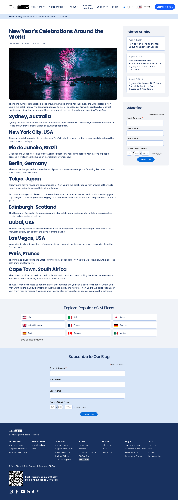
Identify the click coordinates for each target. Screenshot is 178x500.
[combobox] (145, 7)
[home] (19, 7)
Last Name (132, 138)
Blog (19, 16)
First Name (132, 128)
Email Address (135, 118)
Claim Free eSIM (165, 6)
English (146, 7)
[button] (38, 7)
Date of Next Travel (137, 148)
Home (12, 16)
